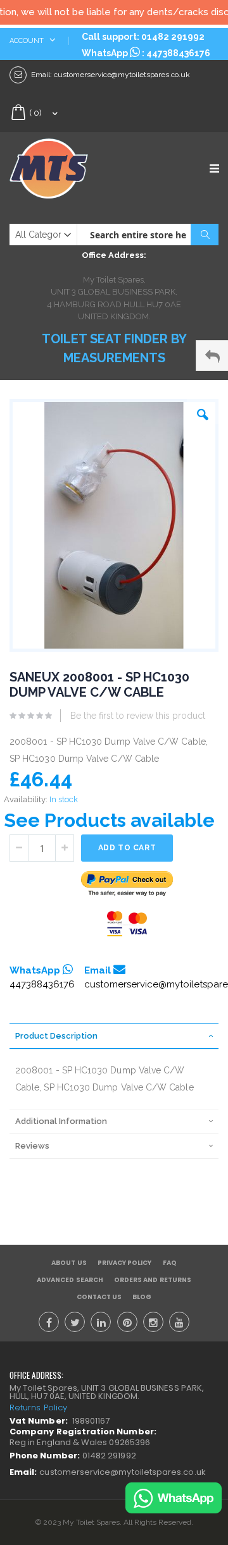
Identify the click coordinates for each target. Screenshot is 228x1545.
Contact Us (99, 1297)
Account (28, 41)
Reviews (32, 1146)
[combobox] (147, 234)
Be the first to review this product (137, 716)
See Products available (109, 820)
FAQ (170, 1262)
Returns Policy (38, 1407)
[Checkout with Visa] (127, 924)
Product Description (56, 1036)
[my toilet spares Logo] (62, 168)
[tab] (114, 1036)
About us (68, 1262)
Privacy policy (125, 1262)
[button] (202, 411)
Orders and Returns (152, 1280)
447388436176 (178, 53)
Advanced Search (70, 1280)
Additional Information (61, 1121)
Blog (141, 1297)
